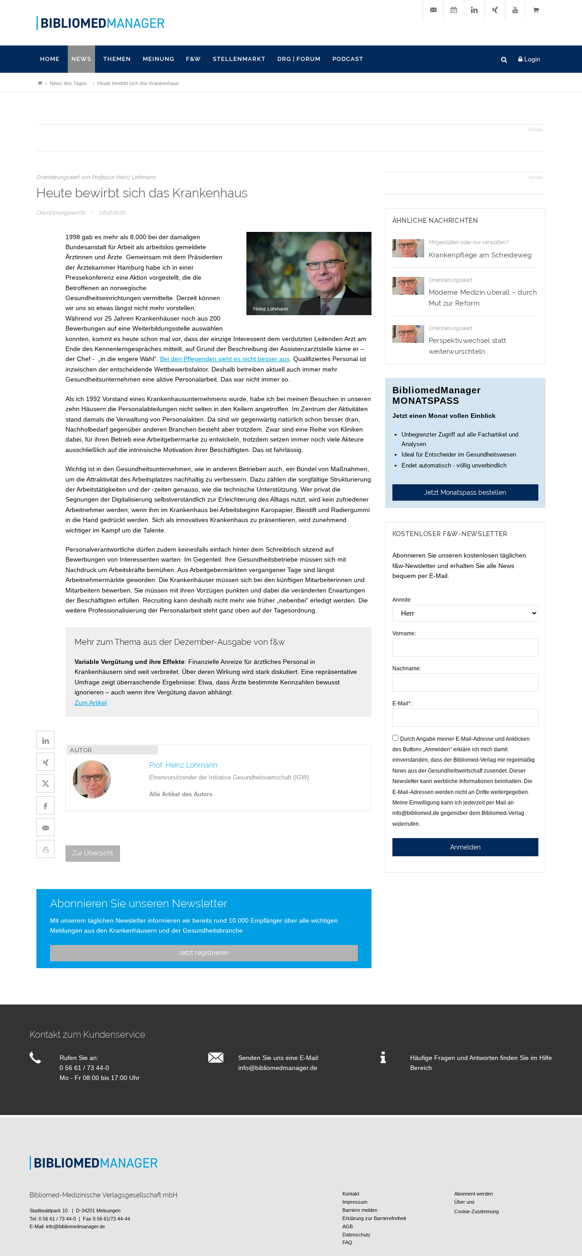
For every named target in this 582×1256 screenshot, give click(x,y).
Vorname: (404, 633)
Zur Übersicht (92, 853)
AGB (347, 1226)
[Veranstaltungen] (454, 10)
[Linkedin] (474, 10)
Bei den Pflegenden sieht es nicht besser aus (225, 358)
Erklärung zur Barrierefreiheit (374, 1218)
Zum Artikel (91, 702)
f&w (193, 58)
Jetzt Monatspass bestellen (465, 492)
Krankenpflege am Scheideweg (480, 255)
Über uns (464, 1202)
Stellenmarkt (239, 58)
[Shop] (536, 10)
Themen (117, 58)
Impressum (354, 1202)
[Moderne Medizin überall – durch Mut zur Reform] (408, 286)
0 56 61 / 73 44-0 (84, 1067)
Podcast (347, 58)
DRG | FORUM (299, 58)
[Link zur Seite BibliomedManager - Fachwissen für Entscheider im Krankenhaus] (40, 83)
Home (50, 58)
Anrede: (402, 600)
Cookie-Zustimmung (476, 1211)
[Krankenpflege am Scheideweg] (408, 248)
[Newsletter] (433, 10)
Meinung (158, 58)
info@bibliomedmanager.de (277, 1067)
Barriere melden (359, 1210)
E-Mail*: (402, 703)
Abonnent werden (473, 1193)
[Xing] (495, 10)
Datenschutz (356, 1234)
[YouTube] (515, 10)
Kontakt (350, 1193)
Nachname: (406, 668)
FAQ (347, 1242)
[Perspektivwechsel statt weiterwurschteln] (408, 334)
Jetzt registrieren (204, 952)
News (81, 58)
